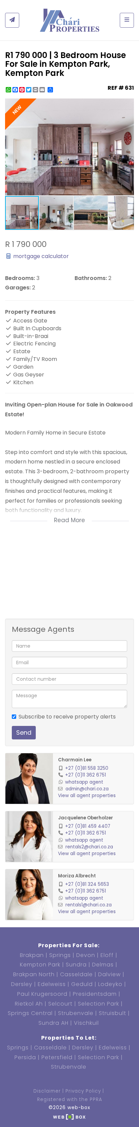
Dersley (21, 984)
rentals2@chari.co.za (89, 847)
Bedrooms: (20, 278)
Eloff (107, 955)
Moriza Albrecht (77, 876)
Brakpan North (34, 974)
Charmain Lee (74, 760)
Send (23, 732)
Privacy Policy (83, 1091)
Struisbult (112, 1013)
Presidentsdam (95, 994)
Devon (85, 955)
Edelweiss (52, 984)
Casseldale (76, 974)
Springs (60, 955)
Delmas (103, 964)
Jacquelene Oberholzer (85, 818)
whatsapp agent (84, 782)
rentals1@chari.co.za (88, 905)
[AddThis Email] (43, 89)
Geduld (82, 984)
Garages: (18, 287)
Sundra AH (53, 1023)
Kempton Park (40, 964)
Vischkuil (86, 1023)
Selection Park (98, 1004)
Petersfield (57, 1057)
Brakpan (32, 955)
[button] (127, 104)
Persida (25, 1057)
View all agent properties (87, 795)
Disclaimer (47, 1091)
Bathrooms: (91, 278)
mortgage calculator (40, 256)
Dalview (109, 974)
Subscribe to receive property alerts (67, 717)
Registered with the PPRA (69, 1099)
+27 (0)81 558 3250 (86, 768)
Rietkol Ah (29, 1004)
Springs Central (30, 1013)
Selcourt (60, 1004)
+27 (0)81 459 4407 (87, 826)
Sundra (76, 964)
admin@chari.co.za (87, 789)
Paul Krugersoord (42, 994)
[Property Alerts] (12, 20)
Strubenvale (75, 1013)
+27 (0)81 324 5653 (87, 884)
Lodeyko (110, 984)
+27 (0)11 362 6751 (85, 775)
